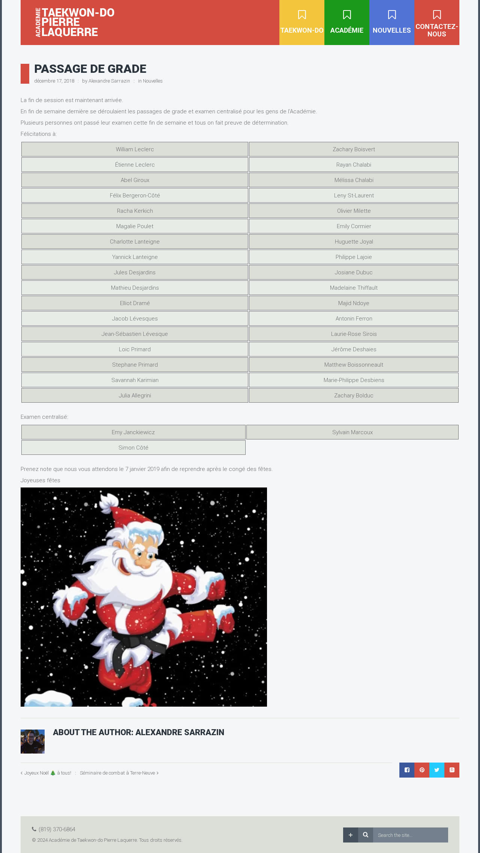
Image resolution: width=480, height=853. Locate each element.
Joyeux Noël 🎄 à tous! (47, 773)
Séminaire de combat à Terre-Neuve (117, 773)
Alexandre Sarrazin (109, 81)
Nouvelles (153, 81)
